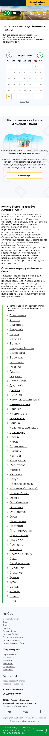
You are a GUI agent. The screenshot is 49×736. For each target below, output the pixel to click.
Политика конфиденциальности (24, 721)
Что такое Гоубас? (11, 634)
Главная (6, 619)
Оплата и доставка (11, 640)
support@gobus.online (13, 684)
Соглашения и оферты (13, 637)
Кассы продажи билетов (14, 681)
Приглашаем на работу (13, 643)
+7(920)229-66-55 (13, 689)
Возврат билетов (10, 631)
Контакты (15, 619)
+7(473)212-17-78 (12, 694)
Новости (6, 628)
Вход (5, 622)
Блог (5, 625)
